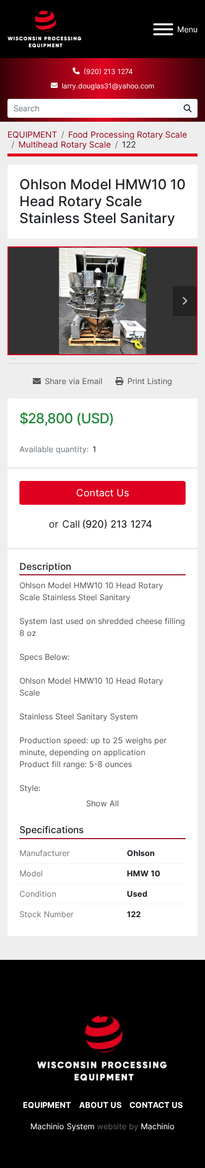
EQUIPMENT (47, 1105)
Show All (102, 803)
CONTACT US (156, 1105)
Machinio (158, 1126)
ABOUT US (100, 1105)
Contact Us (102, 493)
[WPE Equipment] (102, 1047)
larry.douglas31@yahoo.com (108, 85)
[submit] (188, 108)
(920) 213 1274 (108, 71)
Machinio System (62, 1126)
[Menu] (163, 29)
